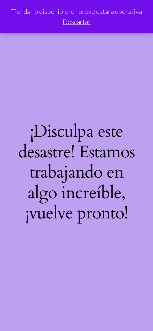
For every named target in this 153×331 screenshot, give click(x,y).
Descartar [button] (77, 22)
